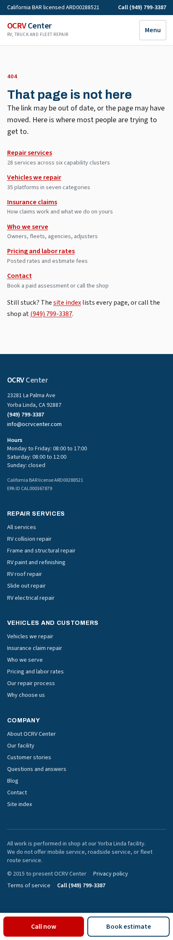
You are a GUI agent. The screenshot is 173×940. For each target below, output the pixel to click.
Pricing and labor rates (41, 251)
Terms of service (28, 885)
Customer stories (29, 757)
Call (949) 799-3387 (142, 7)
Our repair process (31, 683)
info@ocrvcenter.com (34, 424)
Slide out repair (26, 586)
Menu (153, 30)
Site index (19, 804)
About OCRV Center (31, 734)
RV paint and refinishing (36, 562)
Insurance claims (32, 202)
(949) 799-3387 (51, 313)
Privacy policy (110, 874)
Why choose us (26, 695)
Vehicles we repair (34, 177)
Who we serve (27, 226)
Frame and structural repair (41, 551)
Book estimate (128, 926)
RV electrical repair (31, 598)
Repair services (29, 152)
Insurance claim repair (34, 648)
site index (67, 302)
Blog (12, 781)
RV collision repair (29, 539)
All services (21, 527)
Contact (19, 275)
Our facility (20, 746)
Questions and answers (36, 769)
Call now (43, 926)
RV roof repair (24, 574)
